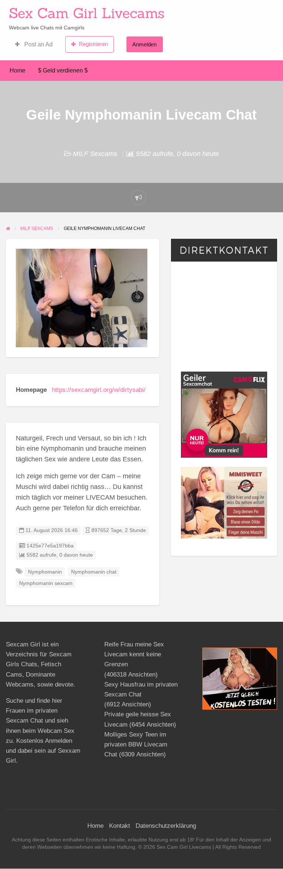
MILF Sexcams (95, 153)
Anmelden (144, 44)
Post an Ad (38, 44)
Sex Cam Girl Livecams (86, 13)
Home (17, 70)
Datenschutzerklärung (166, 825)
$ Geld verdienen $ (63, 70)
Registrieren (93, 44)
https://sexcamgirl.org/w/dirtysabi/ (99, 389)
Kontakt (119, 825)
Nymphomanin (45, 572)
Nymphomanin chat (93, 572)
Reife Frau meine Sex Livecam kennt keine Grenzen (134, 654)
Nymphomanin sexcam (46, 583)
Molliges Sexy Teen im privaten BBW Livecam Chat (135, 744)
